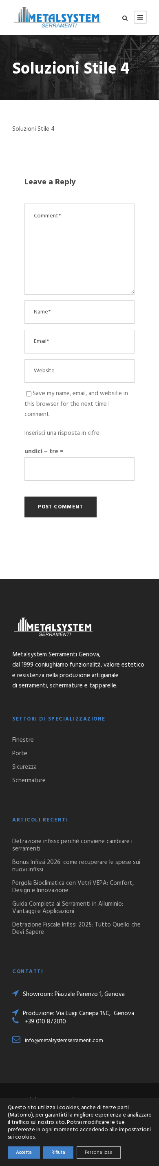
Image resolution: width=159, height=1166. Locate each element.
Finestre (23, 740)
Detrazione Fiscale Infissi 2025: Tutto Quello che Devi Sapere (76, 928)
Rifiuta (58, 1152)
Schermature (29, 781)
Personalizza (99, 1152)
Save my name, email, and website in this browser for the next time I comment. (76, 404)
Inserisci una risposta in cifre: (62, 433)
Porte (19, 754)
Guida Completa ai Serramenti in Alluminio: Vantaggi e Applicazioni (67, 907)
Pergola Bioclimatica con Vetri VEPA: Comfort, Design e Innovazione (73, 886)
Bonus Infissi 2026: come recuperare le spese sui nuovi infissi (76, 866)
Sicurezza (24, 767)
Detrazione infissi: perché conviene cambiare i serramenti (72, 845)
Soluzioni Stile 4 (33, 129)
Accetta (24, 1152)
